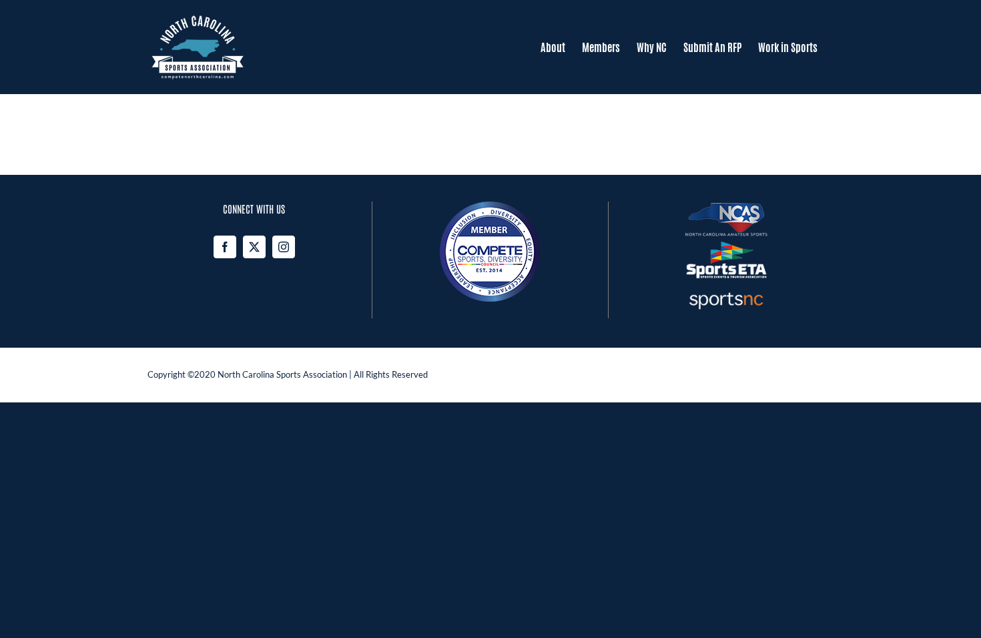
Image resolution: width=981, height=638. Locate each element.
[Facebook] (225, 247)
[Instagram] (283, 247)
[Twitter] (254, 247)
